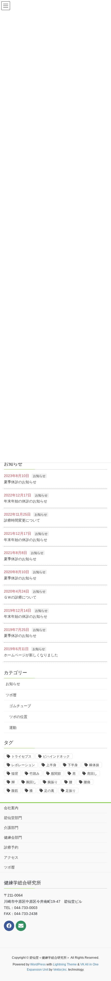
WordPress (38, 964)
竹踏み (34, 774)
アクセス (11, 857)
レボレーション (23, 765)
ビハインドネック (56, 756)
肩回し (92, 774)
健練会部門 (13, 837)
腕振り (52, 782)
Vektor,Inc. (60, 969)
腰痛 (87, 782)
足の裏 (49, 791)
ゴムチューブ (20, 706)
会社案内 (11, 808)
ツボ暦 (11, 695)
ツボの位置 (18, 717)
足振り (71, 791)
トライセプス (21, 756)
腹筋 (14, 791)
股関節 (56, 774)
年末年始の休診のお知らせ (25, 501)
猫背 (14, 774)
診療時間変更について (22, 520)
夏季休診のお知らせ (20, 482)
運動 (13, 728)
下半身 (73, 765)
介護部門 (11, 828)
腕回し (31, 782)
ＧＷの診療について (20, 597)
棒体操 (94, 765)
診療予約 (11, 847)
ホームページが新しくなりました (31, 655)
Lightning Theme (65, 964)
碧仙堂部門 (13, 818)
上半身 (51, 765)
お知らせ (39, 476)
